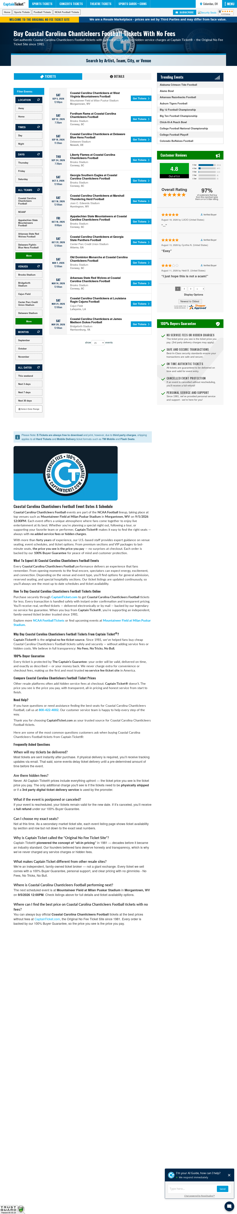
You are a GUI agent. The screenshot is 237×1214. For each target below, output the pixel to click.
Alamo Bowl (167, 91)
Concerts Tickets (71, 4)
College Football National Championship (184, 128)
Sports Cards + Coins (132, 4)
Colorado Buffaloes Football (176, 141)
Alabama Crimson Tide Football (178, 84)
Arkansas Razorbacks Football (178, 97)
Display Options (193, 294)
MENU (230, 4)
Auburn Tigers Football (173, 103)
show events (99, 342)
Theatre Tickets (100, 4)
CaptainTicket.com (64, 597)
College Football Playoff (174, 134)
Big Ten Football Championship (178, 116)
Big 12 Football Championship (178, 109)
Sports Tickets (42, 4)
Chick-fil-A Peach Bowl (173, 122)
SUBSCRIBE (186, 12)
